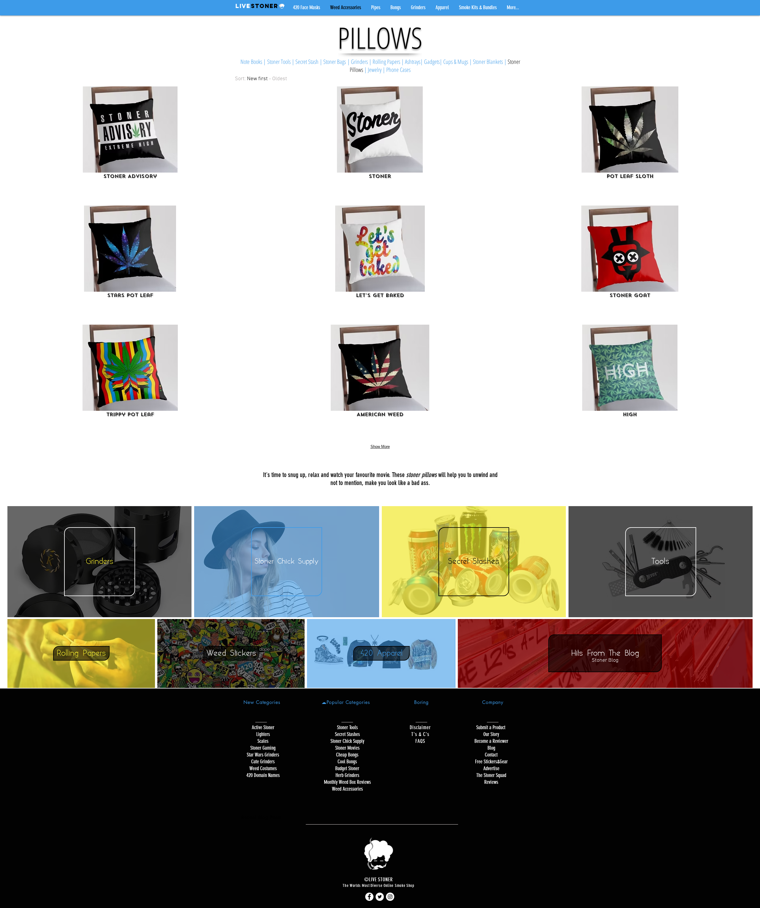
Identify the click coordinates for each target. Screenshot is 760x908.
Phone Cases (398, 70)
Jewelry (375, 70)
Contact (491, 754)
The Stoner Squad (491, 775)
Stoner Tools (279, 62)
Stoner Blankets (488, 62)
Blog (491, 748)
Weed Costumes (263, 768)
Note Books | (253, 62)
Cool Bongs (347, 761)
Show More (380, 446)
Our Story (491, 734)
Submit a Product (491, 727)
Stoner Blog (605, 660)
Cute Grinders (263, 761)
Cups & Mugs (455, 62)
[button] (375, 7)
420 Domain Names (263, 775)
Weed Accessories (347, 789)
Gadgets (432, 62)
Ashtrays (412, 62)
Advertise (491, 768)
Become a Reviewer (491, 741)
